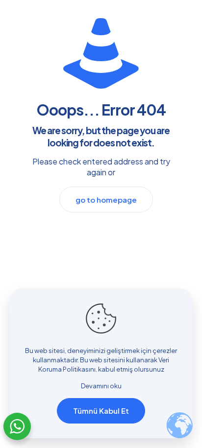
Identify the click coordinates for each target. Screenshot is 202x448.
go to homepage (106, 199)
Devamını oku (101, 386)
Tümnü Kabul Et (101, 410)
